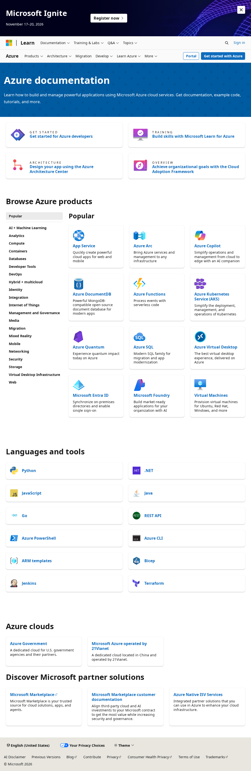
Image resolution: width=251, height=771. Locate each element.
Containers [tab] (18, 251)
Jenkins (29, 583)
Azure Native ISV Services (198, 694)
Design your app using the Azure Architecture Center (61, 169)
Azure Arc (143, 245)
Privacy (112, 757)
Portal (191, 56)
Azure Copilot (207, 245)
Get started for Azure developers (61, 136)
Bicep (149, 560)
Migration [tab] (17, 328)
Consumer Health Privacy (148, 757)
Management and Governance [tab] (34, 313)
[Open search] (227, 42)
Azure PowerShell (39, 538)
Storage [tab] (15, 366)
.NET (148, 470)
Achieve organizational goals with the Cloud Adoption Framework (195, 169)
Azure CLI (153, 538)
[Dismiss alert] (241, 10)
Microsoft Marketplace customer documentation (123, 697)
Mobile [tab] (14, 343)
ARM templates (37, 560)
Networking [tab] (19, 351)
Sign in (239, 42)
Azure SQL (143, 347)
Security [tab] (16, 359)
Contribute (92, 757)
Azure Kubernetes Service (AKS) (211, 296)
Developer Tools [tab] (22, 266)
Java (148, 493)
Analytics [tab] (16, 235)
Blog (70, 757)
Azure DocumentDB (92, 294)
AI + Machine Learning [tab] (28, 227)
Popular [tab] (15, 216)
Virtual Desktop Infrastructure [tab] (34, 374)
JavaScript (31, 493)
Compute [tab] (17, 243)
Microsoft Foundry (152, 395)
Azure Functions (149, 294)
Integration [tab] (18, 297)
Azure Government (28, 643)
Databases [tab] (17, 258)
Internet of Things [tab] (24, 305)
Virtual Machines (211, 395)
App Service (84, 245)
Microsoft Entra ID (91, 395)
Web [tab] (12, 382)
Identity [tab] (15, 289)
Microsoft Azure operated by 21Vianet (119, 646)
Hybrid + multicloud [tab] (26, 282)
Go (24, 515)
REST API (152, 515)
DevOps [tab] (15, 274)
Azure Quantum (88, 347)
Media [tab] (14, 320)
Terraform (154, 583)
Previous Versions (46, 757)
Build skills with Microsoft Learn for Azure (193, 136)
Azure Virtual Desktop (215, 347)
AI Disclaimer (15, 757)
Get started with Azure (223, 56)
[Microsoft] (9, 43)
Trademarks (215, 757)
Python (29, 470)
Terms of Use (189, 757)
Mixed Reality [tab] (20, 336)
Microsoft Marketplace (32, 694)
